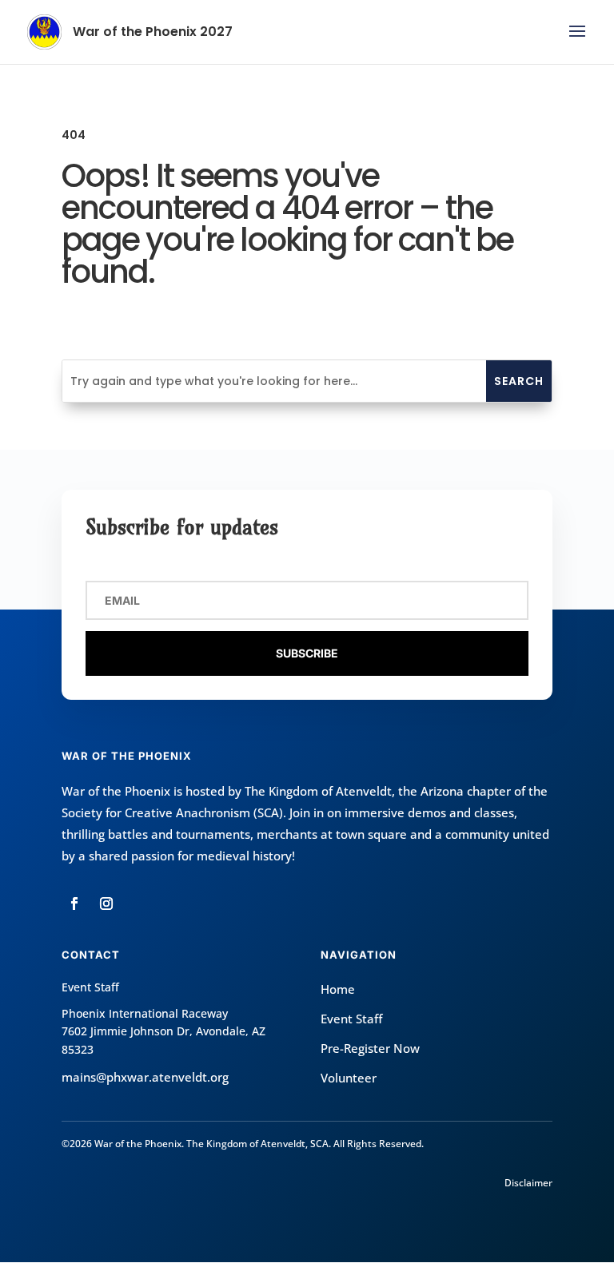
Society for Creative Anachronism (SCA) (172, 812)
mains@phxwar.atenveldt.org (145, 1077)
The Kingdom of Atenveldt (318, 791)
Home (338, 989)
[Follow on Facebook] (74, 903)
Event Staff (351, 1019)
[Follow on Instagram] (106, 903)
